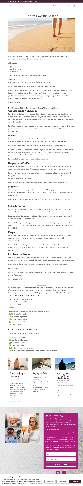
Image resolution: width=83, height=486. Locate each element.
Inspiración (63, 382)
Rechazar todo (62, 481)
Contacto (63, 6)
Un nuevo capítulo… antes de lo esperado (41, 374)
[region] (41, 480)
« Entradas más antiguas (14, 401)
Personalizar (50, 481)
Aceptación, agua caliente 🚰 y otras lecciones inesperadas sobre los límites (65, 375)
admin (37, 377)
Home (37, 6)
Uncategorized (14, 381)
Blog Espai (55, 6)
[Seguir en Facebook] (64, 473)
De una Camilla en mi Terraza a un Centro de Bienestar (17, 375)
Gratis (69, 6)
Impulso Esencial (45, 6)
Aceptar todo (75, 481)
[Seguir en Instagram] (58, 473)
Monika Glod (15, 379)
